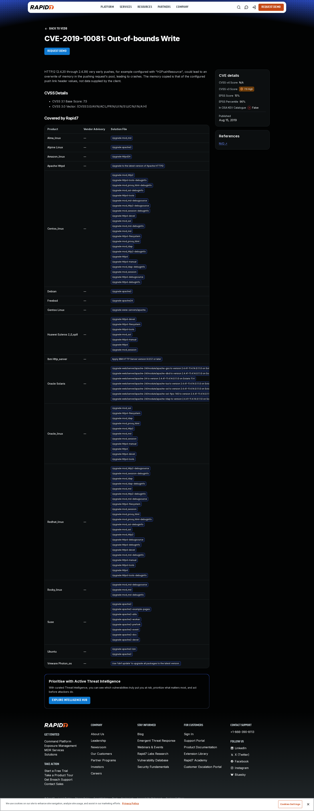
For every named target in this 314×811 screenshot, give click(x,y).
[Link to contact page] (246, 7)
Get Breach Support (58, 779)
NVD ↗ (223, 143)
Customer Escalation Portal (203, 767)
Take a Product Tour (58, 775)
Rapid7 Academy (195, 760)
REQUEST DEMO (57, 51)
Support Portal (194, 740)
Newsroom (98, 747)
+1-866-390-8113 (242, 732)
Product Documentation (200, 747)
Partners (164, 7)
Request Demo (271, 7)
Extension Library (196, 754)
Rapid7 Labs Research (152, 754)
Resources (145, 7)
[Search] (239, 7)
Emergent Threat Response (156, 740)
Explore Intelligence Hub (69, 700)
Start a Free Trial (56, 771)
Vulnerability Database (152, 760)
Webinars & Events (150, 747)
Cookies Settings (290, 804)
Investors (97, 767)
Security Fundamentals (153, 767)
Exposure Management (60, 746)
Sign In (189, 734)
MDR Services (54, 750)
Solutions (50, 754)
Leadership (98, 740)
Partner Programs (103, 760)
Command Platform (57, 741)
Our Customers (101, 754)
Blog (140, 734)
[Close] (308, 804)
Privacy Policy (130, 803)
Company (182, 7)
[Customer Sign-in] (254, 7)
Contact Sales (53, 784)
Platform (107, 7)
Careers (96, 773)
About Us (97, 734)
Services (126, 7)
